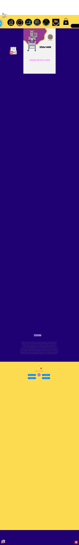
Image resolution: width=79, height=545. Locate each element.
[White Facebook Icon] (37, 368)
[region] (5, 17)
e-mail (23, 352)
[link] (66, 21)
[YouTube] (41, 368)
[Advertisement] (32, 7)
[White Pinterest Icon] (39, 368)
